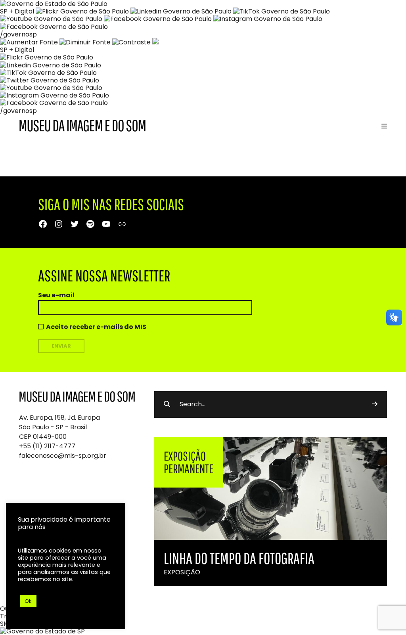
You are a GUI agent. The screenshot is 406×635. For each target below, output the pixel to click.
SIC (5, 623)
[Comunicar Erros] (155, 42)
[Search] (375, 404)
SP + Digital (17, 11)
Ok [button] (28, 601)
